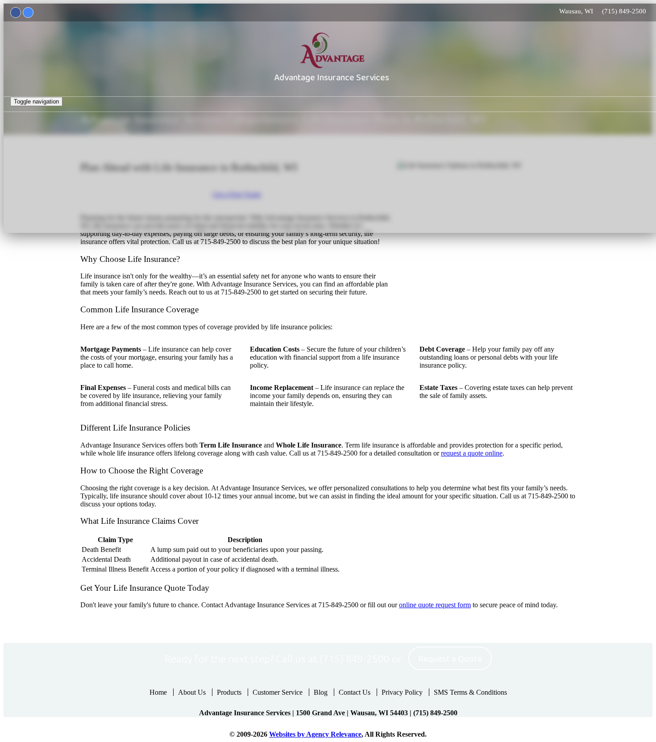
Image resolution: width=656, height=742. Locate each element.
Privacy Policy (402, 692)
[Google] (28, 12)
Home (158, 692)
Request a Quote (450, 659)
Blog (321, 692)
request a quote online (471, 453)
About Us (192, 692)
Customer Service (278, 692)
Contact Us (354, 692)
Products (229, 692)
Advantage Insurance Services (331, 77)
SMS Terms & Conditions (470, 692)
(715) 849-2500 (624, 11)
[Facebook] (15, 12)
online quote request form (435, 605)
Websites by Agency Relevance (315, 734)
